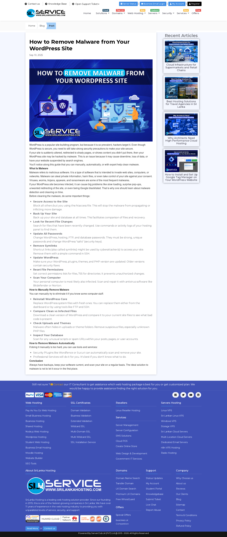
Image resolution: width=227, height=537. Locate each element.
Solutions (102, 12)
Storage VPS (168, 426)
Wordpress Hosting (35, 437)
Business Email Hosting (38, 447)
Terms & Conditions (186, 515)
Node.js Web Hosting (36, 431)
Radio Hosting (169, 453)
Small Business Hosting (38, 415)
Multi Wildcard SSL (81, 437)
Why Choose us (184, 478)
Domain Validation (80, 410)
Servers (153, 12)
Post (51, 25)
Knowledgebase (154, 494)
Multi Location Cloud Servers (176, 437)
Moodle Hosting (34, 453)
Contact (58, 384)
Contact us (49, 528)
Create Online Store (126, 446)
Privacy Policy (183, 520)
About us (181, 483)
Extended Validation (81, 421)
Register (195, 4)
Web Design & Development (131, 453)
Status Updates (154, 478)
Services (182, 12)
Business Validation (81, 415)
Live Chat (151, 504)
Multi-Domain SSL (80, 431)
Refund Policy (183, 526)
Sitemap (180, 504)
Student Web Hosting (37, 442)
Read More (32, 528)
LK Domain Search (126, 488)
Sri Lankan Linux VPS (172, 415)
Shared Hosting (33, 426)
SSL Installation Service (83, 442)
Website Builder (34, 458)
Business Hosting (34, 421)
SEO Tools (30, 463)
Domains (118, 12)
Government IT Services (129, 458)
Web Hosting (136, 12)
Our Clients (182, 494)
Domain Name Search (128, 478)
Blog (42, 25)
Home (87, 13)
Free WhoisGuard (125, 499)
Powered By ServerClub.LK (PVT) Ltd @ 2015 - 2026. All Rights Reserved (113, 533)
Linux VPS (166, 410)
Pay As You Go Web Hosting (40, 410)
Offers (196, 12)
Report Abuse (153, 510)
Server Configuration (127, 430)
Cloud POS (122, 441)
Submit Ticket (153, 499)
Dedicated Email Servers (174, 442)
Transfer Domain (125, 483)
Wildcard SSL (78, 426)
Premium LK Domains (128, 494)
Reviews (180, 488)
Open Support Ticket (86, 4)
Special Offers (123, 515)
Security (167, 13)
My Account (152, 483)
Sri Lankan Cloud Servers (174, 431)
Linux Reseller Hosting (128, 410)
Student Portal (154, 488)
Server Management (127, 425)
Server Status (129, 4)
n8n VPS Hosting (170, 447)
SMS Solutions (123, 435)
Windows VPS (168, 421)
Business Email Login (154, 4)
